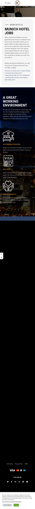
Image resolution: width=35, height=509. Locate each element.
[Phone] (1, 257)
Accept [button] (16, 505)
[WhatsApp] (1, 254)
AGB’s (26, 464)
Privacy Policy (19, 464)
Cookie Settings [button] (7, 505)
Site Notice (10, 464)
